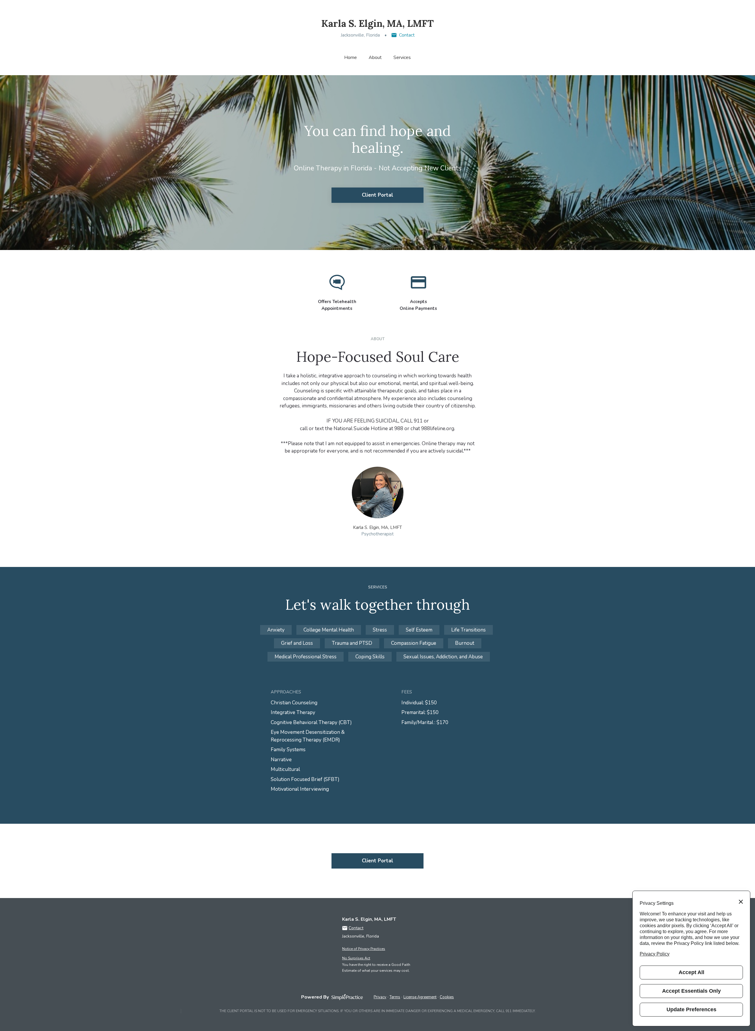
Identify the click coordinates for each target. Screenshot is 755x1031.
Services (402, 57)
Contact (407, 35)
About (375, 57)
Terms (395, 997)
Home (350, 57)
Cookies (447, 997)
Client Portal (377, 195)
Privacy (380, 997)
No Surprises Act (356, 958)
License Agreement (419, 997)
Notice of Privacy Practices (363, 948)
